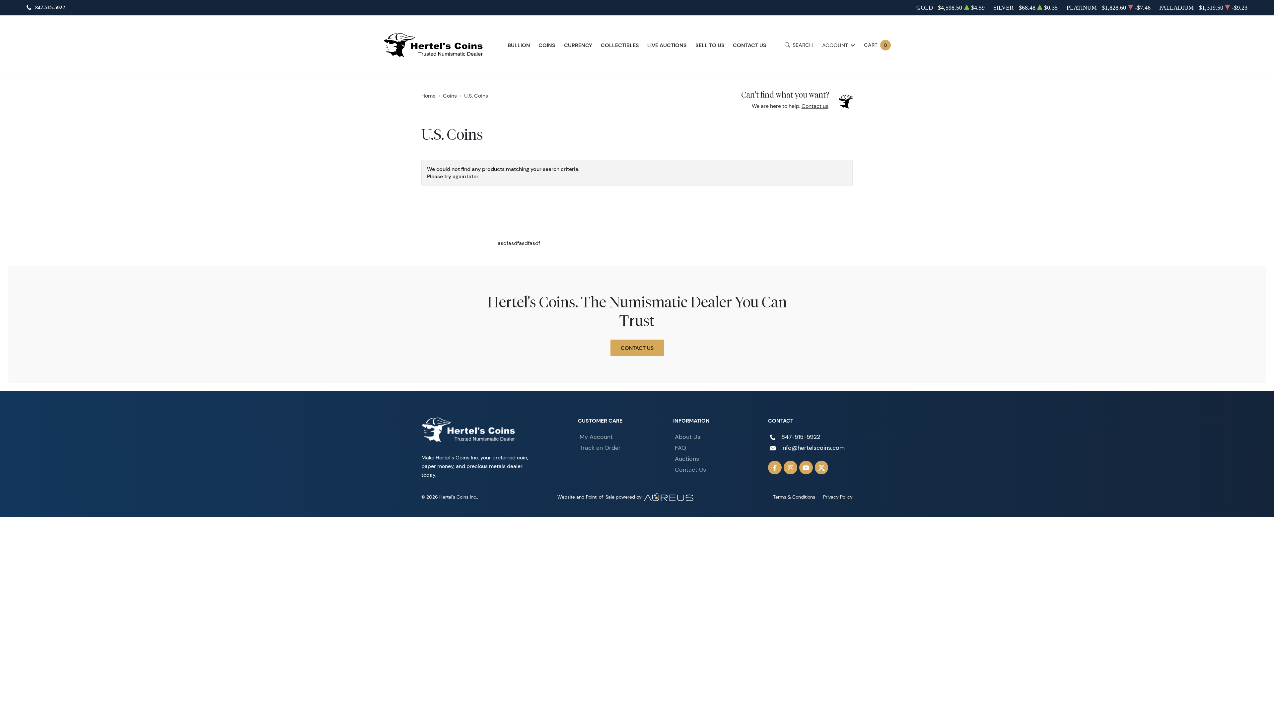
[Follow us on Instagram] (790, 467)
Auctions (687, 458)
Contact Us (749, 45)
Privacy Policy (838, 497)
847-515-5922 (50, 7)
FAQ (680, 447)
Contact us (815, 106)
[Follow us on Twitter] (821, 467)
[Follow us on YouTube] (806, 467)
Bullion (519, 45)
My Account (596, 436)
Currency (578, 45)
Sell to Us (710, 45)
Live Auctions (667, 45)
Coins (546, 45)
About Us (687, 436)
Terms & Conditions (794, 497)
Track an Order (600, 447)
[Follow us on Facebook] (775, 467)
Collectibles (620, 45)
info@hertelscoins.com (813, 447)
